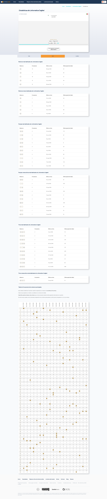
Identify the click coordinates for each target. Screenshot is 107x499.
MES (29, 56)
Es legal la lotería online (43, 482)
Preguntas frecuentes (22, 482)
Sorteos (63, 479)
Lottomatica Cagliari (77, 6)
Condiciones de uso (67, 482)
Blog (67, 479)
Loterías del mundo (48, 1)
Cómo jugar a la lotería (32, 482)
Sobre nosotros (53, 482)
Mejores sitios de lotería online (34, 1)
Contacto (60, 482)
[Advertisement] (53, 30)
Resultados (68, 6)
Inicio (63, 6)
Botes (57, 1)
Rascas (71, 479)
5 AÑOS (77, 56)
